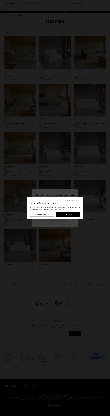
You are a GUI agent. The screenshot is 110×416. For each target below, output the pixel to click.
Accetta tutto (68, 214)
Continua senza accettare (72, 200)
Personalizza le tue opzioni (42, 214)
